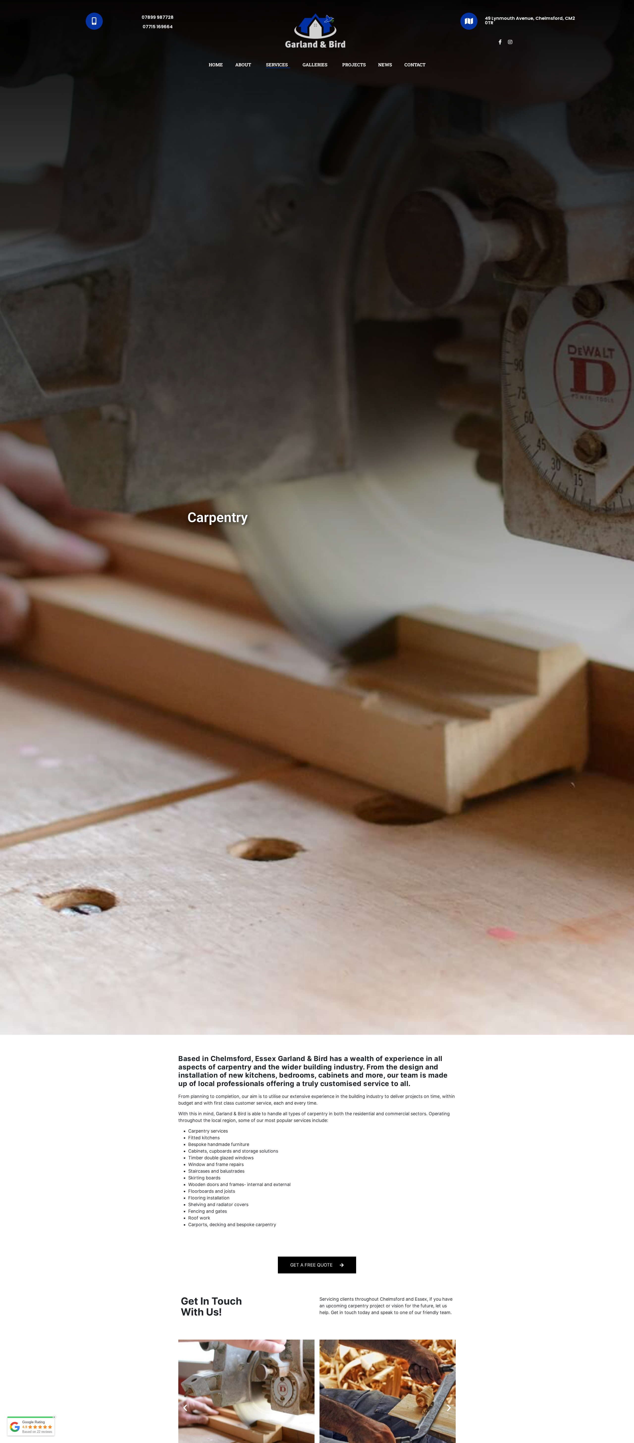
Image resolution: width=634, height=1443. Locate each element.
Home (216, 65)
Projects (354, 65)
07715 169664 (158, 27)
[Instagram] (510, 42)
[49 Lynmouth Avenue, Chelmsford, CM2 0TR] (468, 21)
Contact (414, 65)
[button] (185, 1407)
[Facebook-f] (500, 42)
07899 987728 (158, 17)
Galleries (315, 65)
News (385, 65)
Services (277, 65)
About (243, 65)
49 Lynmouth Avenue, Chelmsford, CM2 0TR (530, 20)
